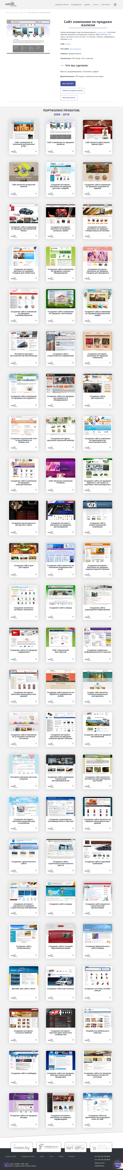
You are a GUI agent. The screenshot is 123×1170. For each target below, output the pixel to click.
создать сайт (101, 32)
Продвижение (76, 5)
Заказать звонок (100, 1163)
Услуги (95, 5)
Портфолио (105, 5)
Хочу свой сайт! (68, 83)
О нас (51, 1156)
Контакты (71, 1156)
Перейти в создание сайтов (72, 90)
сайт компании (75, 49)
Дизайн (87, 5)
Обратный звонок (68, 98)
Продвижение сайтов (28, 1156)
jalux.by (68, 44)
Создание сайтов (61, 5)
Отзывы (61, 1156)
